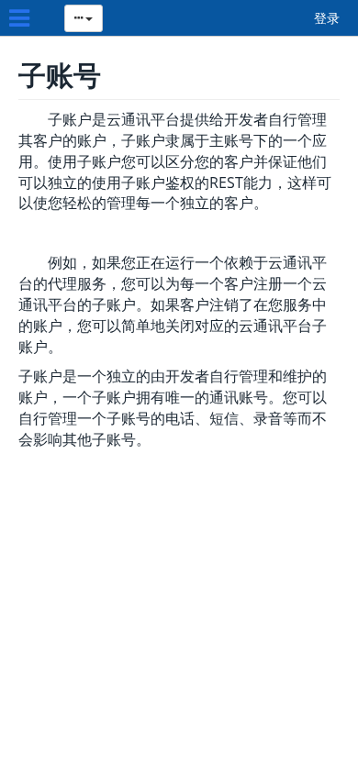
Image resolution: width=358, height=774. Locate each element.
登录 (327, 18)
